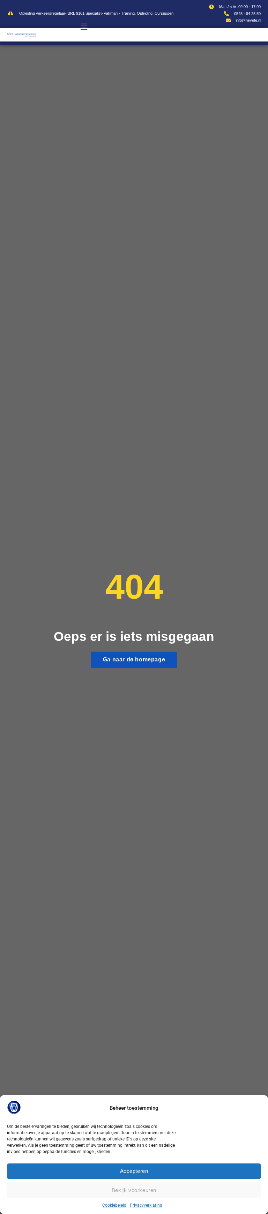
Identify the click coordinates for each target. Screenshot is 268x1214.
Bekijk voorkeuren (134, 1190)
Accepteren (134, 1171)
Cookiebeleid (114, 1205)
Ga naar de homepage (134, 659)
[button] (84, 27)
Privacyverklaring (146, 1205)
